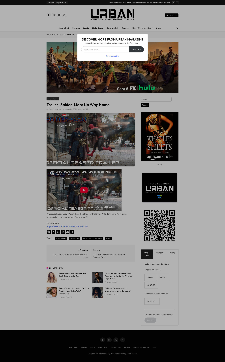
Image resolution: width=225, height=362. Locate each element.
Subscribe (136, 49)
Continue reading (112, 56)
